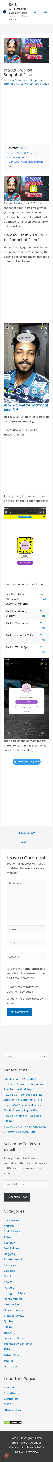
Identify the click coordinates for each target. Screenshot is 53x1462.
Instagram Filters (32, 1438)
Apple (7, 1237)
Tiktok (7, 1349)
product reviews (14, 1316)
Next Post (26, 842)
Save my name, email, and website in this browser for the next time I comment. (26, 973)
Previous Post (26, 833)
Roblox (8, 1327)
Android (9, 1226)
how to (8, 1282)
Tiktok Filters (11, 1355)
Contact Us (11, 1399)
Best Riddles (11, 1248)
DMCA (7, 1404)
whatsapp (10, 1366)
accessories (11, 1220)
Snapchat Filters (14, 1338)
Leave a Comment (16, 80)
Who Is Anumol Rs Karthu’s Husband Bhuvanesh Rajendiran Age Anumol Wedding (24, 1084)
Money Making (13, 1299)
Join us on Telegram (28, 761)
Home (14, 1438)
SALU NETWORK (17, 7)
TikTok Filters (19, 1443)
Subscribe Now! (17, 1197)
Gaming (9, 1276)
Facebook (10, 1265)
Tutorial (8, 84)
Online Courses (13, 1310)
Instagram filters (14, 1293)
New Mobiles (11, 1304)
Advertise (10, 1393)
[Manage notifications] (6, 1455)
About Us (9, 1387)
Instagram (10, 1287)
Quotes (8, 1321)
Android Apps (12, 1231)
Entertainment (13, 1259)
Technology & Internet (18, 1344)
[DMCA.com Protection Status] (13, 1422)
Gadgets (9, 1271)
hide (23, 148)
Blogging (9, 1254)
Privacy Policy (12, 1410)
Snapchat (36, 80)
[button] (35, 12)
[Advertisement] (26, 113)
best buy (9, 1243)
